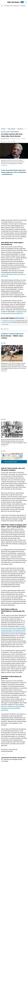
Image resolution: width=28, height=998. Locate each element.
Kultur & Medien (11, 129)
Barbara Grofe (6, 138)
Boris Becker (20, 129)
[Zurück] (2, 6)
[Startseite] (13, 2)
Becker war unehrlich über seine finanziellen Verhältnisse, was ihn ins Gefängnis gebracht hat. (13, 708)
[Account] (25, 2)
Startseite (3, 129)
